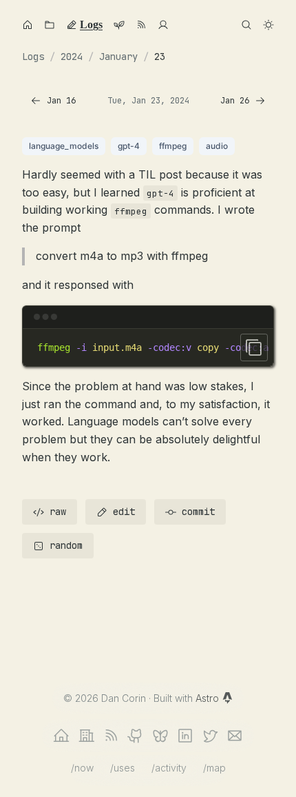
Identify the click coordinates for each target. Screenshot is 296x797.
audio (217, 146)
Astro (208, 698)
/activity (169, 768)
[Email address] (234, 735)
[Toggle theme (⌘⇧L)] (268, 25)
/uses (122, 768)
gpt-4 (129, 146)
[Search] (246, 25)
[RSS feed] (111, 735)
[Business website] (86, 735)
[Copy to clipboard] (254, 347)
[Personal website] (61, 735)
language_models (63, 146)
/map (214, 768)
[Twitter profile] (210, 735)
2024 (72, 56)
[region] (148, 348)
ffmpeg (173, 146)
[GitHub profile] (135, 735)
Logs (33, 56)
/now (82, 768)
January (118, 56)
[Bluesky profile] (160, 735)
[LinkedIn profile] (185, 735)
